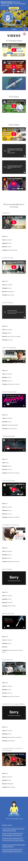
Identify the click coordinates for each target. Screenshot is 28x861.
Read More (14, 8)
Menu (14, 29)
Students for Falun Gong (12, 24)
